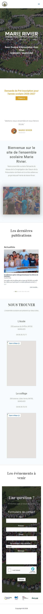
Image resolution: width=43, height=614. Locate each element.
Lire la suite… (34, 287)
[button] (36, 271)
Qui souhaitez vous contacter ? (21, 543)
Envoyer (21, 579)
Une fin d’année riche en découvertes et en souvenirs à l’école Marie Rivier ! (21, 275)
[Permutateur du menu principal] (39, 4)
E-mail (21, 535)
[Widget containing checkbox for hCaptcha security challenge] (21, 570)
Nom (21, 517)
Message (21, 551)
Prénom (21, 526)
